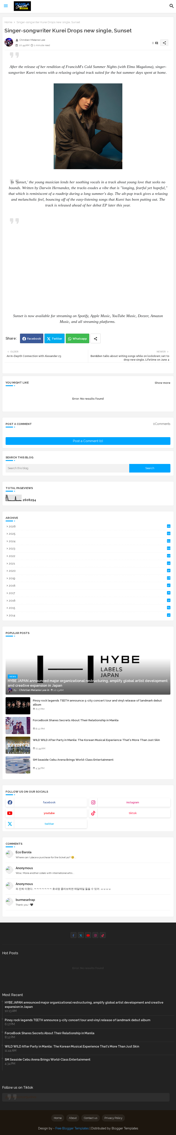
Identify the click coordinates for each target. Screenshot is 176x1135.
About (73, 1118)
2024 (89, 541)
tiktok (133, 813)
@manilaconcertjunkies (20, 1097)
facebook (49, 802)
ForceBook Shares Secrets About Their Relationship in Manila (75, 720)
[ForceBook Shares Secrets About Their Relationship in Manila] (18, 725)
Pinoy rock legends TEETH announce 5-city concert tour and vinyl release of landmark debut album (97, 702)
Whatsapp (80, 338)
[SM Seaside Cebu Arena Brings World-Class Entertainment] (18, 765)
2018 (89, 585)
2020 (89, 570)
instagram (132, 802)
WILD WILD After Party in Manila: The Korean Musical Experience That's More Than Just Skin (96, 740)
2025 (89, 533)
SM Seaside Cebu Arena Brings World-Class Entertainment (73, 759)
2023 (89, 548)
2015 (89, 608)
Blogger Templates (125, 1128)
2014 (89, 615)
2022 (89, 556)
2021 (89, 563)
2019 (89, 578)
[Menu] (6, 6)
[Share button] (95, 338)
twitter (49, 823)
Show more (162, 382)
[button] (171, 6)
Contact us (90, 1118)
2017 (89, 593)
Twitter (57, 338)
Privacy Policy (113, 1118)
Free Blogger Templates (72, 1128)
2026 (89, 526)
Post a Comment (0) (88, 441)
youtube (49, 813)
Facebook (34, 338)
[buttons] (73, 935)
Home (8, 22)
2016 (89, 600)
